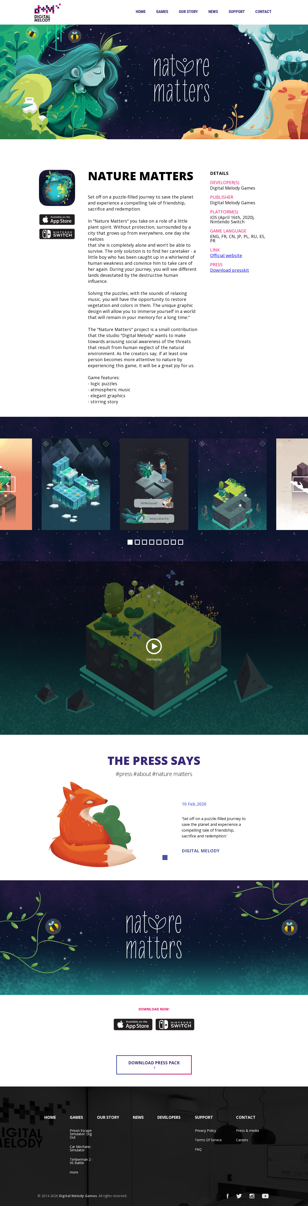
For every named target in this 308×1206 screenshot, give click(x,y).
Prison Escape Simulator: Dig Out (81, 1134)
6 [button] (166, 542)
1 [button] (130, 542)
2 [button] (137, 542)
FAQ (198, 1149)
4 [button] (152, 542)
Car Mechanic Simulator (80, 1148)
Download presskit (229, 270)
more (74, 1172)
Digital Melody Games (78, 1195)
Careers (242, 1140)
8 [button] (180, 542)
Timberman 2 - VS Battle (81, 1161)
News (213, 11)
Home (141, 11)
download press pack (154, 1063)
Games (162, 11)
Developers (168, 1117)
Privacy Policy (205, 1130)
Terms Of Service (208, 1140)
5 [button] (159, 542)
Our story (188, 11)
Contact (263, 11)
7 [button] (173, 542)
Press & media (247, 1130)
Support (237, 11)
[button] (7, 484)
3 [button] (144, 542)
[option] (154, 484)
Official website (226, 255)
